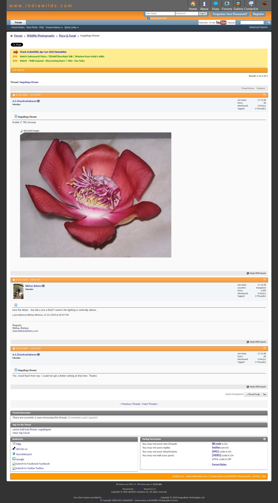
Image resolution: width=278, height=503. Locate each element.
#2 (264, 279)
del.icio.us (21, 449)
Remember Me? (158, 18)
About (204, 9)
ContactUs (251, 9)
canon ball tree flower (24, 429)
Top (264, 394)
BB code (216, 444)
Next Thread (149, 404)
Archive (256, 476)
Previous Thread (131, 404)
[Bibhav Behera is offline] (18, 291)
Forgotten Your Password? (230, 14)
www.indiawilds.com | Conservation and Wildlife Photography (218, 476)
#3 (264, 348)
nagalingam (44, 429)
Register (258, 14)
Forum (18, 22)
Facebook (44, 464)
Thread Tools (247, 88)
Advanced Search (258, 27)
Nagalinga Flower (29, 82)
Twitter (40, 468)
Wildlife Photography (41, 35)
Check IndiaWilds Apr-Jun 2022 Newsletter (43, 52)
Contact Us (178, 476)
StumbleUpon (24, 454)
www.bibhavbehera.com (25, 331)
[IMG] (215, 451)
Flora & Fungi (67, 35)
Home (193, 9)
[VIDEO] (216, 455)
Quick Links (70, 27)
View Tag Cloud (21, 433)
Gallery (238, 9)
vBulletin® (138, 489)
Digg (18, 444)
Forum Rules (18, 27)
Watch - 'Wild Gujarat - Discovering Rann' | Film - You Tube (52, 61)
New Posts (31, 27)
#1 (264, 94)
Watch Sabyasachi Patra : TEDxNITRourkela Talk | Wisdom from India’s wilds (62, 56)
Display (260, 88)
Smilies (216, 447)
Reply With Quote (258, 273)
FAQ (41, 27)
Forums (227, 9)
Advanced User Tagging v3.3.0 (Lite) (118, 498)
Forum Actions (53, 27)
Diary (215, 9)
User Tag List (18, 70)
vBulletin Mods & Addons (148, 498)
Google (20, 459)
